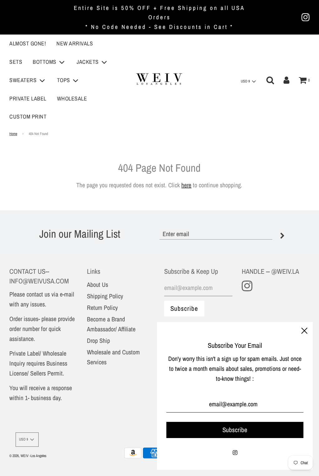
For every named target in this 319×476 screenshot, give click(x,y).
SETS (15, 62)
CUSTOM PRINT (27, 116)
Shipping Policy (105, 296)
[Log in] (286, 80)
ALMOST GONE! (27, 43)
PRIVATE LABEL (27, 98)
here (186, 185)
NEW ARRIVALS (74, 43)
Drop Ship (98, 340)
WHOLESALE (72, 98)
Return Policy (102, 307)
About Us (97, 284)
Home (13, 133)
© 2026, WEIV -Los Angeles (27, 455)
